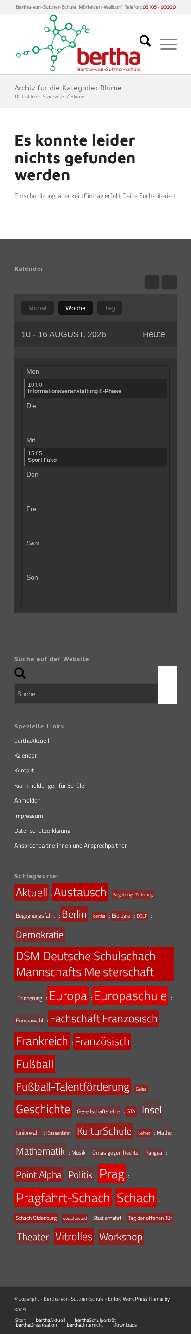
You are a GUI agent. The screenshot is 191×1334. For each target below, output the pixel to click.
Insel (152, 1109)
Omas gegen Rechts (115, 1152)
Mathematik (40, 1150)
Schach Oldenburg (36, 1217)
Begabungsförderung (133, 894)
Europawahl (29, 1020)
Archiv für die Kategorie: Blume (67, 87)
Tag (109, 308)
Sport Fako (42, 456)
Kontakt (24, 770)
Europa (68, 995)
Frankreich (42, 1041)
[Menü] (164, 44)
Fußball (35, 1064)
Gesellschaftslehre (98, 1111)
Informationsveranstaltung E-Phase (74, 388)
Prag (111, 1173)
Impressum (28, 815)
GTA (131, 1111)
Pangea (153, 1152)
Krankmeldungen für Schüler (50, 785)
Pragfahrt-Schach (63, 1197)
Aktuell (31, 892)
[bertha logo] (79, 44)
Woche (75, 308)
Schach (136, 1197)
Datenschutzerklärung (42, 830)
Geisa (141, 1088)
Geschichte (43, 1109)
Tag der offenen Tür (150, 1217)
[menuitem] (140, 44)
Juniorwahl (28, 1132)
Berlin (74, 914)
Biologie (121, 915)
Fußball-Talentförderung (72, 1086)
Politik (80, 1174)
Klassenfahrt (58, 1133)
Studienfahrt (107, 1217)
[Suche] (140, 44)
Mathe (164, 1132)
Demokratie (40, 934)
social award (75, 1218)
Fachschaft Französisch (104, 1018)
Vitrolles (74, 1236)
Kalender (25, 755)
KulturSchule (104, 1131)
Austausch (80, 892)
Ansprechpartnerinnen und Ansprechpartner (70, 845)
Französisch (102, 1041)
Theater (33, 1236)
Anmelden (27, 800)
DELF (142, 916)
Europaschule (130, 995)
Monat (37, 308)
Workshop (121, 1237)
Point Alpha (39, 1174)
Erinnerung (29, 998)
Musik (78, 1152)
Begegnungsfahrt (35, 915)
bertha (99, 916)
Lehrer (144, 1133)
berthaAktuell (31, 740)
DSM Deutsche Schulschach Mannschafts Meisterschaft (86, 964)
